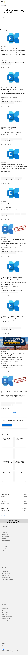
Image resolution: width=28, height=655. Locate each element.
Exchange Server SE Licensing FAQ (19, 450)
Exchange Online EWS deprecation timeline (19, 462)
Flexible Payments (4, 563)
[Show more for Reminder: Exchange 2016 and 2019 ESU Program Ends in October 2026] (12, 367)
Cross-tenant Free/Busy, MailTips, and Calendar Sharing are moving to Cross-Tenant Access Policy (12, 278)
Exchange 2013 (4, 508)
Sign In (25, 2)
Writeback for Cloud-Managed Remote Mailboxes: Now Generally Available (12, 317)
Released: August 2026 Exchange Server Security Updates (12, 240)
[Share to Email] (20, 522)
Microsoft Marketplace (5, 620)
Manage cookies (19, 650)
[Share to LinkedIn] (7, 522)
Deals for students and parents (6, 581)
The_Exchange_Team (5, 58)
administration (5, 510)
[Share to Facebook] (9, 522)
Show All (3, 515)
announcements (5, 494)
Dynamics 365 (4, 593)
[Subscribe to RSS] (18, 522)
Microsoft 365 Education (5, 575)
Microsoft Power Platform (6, 598)
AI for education (4, 583)
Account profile (4, 548)
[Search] (17, 2)
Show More (14, 412)
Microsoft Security (4, 591)
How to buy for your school (6, 577)
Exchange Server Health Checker (6, 439)
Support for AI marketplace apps (7, 616)
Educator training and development (7, 579)
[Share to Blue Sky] (16, 522)
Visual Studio (4, 624)
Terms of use (3, 651)
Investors (3, 639)
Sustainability (4, 645)
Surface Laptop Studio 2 (5, 532)
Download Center (4, 550)
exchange (3, 496)
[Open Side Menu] (1, 2)
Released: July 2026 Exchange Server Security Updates (14, 392)
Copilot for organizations (5, 534)
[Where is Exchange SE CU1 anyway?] (14, 193)
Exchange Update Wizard (6, 473)
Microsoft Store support (5, 552)
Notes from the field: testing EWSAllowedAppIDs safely (9, 128)
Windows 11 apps (4, 542)
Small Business (4, 604)
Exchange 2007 (4, 492)
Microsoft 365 (4, 595)
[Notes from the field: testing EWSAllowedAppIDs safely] (14, 116)
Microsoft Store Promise (5, 561)
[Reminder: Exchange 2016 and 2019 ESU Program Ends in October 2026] (14, 343)
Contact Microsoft (8, 650)
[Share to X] (12, 522)
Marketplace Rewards (5, 622)
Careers (3, 630)
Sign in (6, 425)
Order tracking (4, 556)
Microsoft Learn (4, 614)
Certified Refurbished (5, 559)
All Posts (3, 501)
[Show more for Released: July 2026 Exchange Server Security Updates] (12, 405)
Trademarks (9, 651)
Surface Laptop (4, 530)
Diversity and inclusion (5, 641)
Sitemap (3, 650)
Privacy (14, 650)
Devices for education (5, 571)
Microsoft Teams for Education (6, 573)
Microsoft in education (5, 569)
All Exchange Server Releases (19, 439)
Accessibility (3, 643)
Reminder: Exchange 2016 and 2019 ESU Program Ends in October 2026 (12, 354)
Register (21, 2)
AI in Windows (4, 538)
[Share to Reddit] (14, 522)
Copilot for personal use (5, 536)
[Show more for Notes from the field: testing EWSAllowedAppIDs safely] (12, 140)
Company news (4, 634)
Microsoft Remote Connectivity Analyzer (7, 462)
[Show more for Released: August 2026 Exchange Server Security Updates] (15, 253)
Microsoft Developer (5, 612)
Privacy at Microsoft (5, 637)
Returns (3, 554)
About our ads (4, 652)
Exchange (4, 5)
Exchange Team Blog (14, 58)
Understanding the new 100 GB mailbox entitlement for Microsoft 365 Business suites (14, 165)
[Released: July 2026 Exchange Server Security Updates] (14, 380)
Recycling (19, 651)
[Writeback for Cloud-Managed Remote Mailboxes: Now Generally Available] (14, 305)
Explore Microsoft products (6, 540)
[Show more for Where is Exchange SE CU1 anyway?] (6, 215)
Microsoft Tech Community (6, 618)
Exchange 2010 (4, 499)
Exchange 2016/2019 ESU (19, 473)
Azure (2, 610)
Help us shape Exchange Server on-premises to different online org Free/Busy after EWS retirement (13, 88)
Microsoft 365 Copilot (5, 602)
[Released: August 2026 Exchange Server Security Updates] (14, 229)
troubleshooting (5, 506)
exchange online (5, 503)
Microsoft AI (3, 589)
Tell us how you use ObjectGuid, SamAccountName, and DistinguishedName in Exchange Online (13, 49)
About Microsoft (4, 632)
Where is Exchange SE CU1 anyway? (11, 203)
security (3, 513)
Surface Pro (3, 528)
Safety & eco (14, 651)
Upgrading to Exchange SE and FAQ (8, 450)
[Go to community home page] (4, 2)
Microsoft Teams (4, 600)
